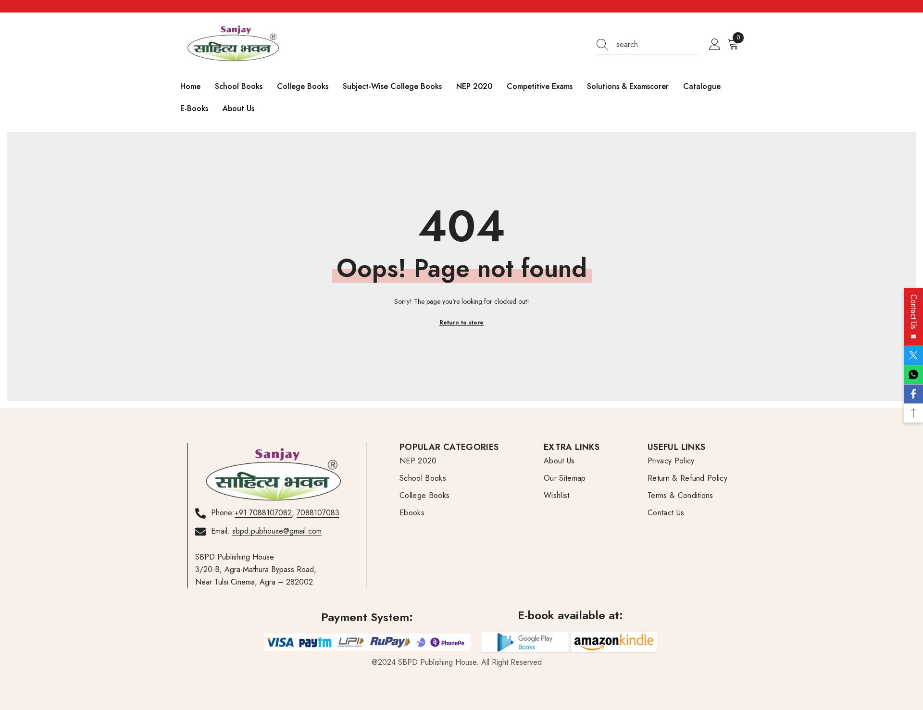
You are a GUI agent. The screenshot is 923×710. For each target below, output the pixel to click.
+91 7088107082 (263, 512)
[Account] (715, 44)
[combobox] (656, 45)
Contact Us (913, 314)
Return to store (461, 322)
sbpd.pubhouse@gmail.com (277, 530)
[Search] (647, 45)
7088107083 (318, 512)
